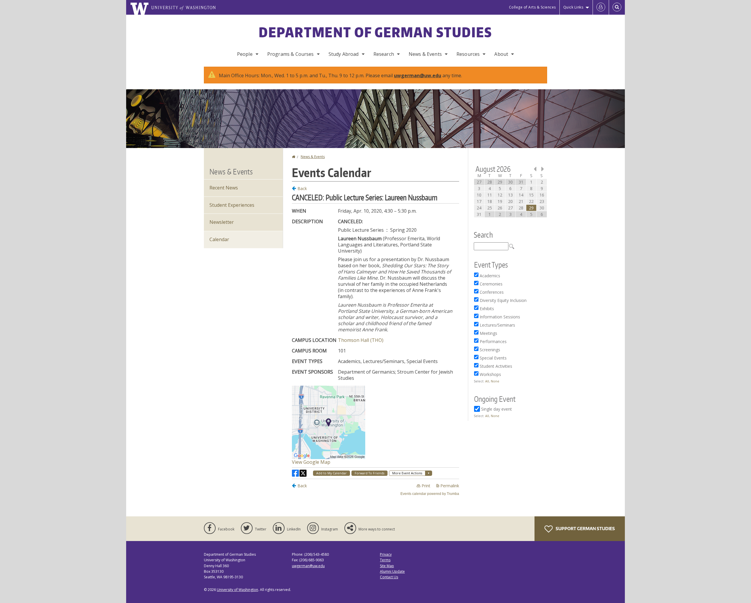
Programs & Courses (290, 54)
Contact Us (389, 577)
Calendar (219, 239)
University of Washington (237, 589)
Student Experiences (231, 205)
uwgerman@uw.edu (417, 75)
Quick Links (573, 7)
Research (383, 54)
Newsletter (221, 222)
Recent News (223, 187)
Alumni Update (392, 571)
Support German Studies (585, 528)
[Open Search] (617, 7)
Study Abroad (344, 54)
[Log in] (601, 7)
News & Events (425, 54)
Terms (385, 559)
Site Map (387, 565)
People (245, 54)
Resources (468, 54)
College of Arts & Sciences (532, 7)
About (501, 54)
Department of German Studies (375, 32)
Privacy (386, 554)
